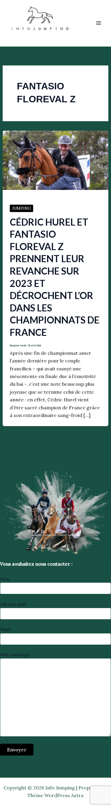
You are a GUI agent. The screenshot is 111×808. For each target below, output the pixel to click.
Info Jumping (33, 36)
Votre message (15, 654)
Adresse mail (13, 604)
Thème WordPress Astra (55, 795)
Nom (4, 579)
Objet (5, 629)
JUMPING (21, 208)
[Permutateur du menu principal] (98, 23)
